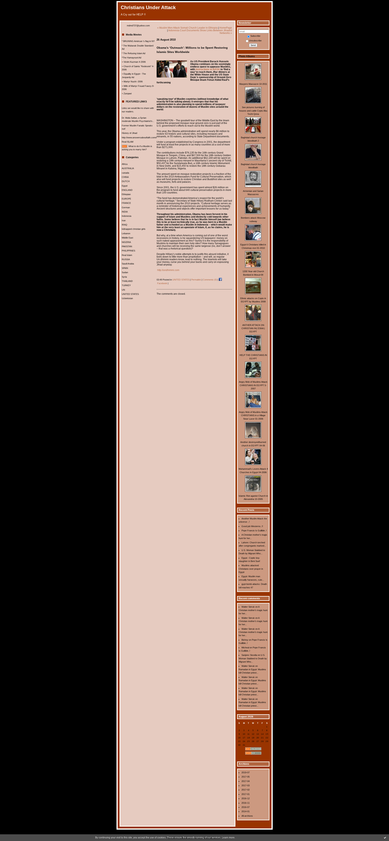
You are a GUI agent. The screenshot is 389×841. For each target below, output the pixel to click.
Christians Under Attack (148, 7)
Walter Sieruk (248, 607)
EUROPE (126, 199)
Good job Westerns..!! (252, 526)
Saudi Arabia (128, 263)
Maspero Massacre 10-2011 (253, 84)
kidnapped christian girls (133, 229)
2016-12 (246, 798)
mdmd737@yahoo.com (138, 25)
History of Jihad (129, 133)
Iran (124, 220)
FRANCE (126, 203)
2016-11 (246, 803)
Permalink (196, 279)
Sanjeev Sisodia (249, 655)
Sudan (125, 272)
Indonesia (126, 216)
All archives (247, 816)
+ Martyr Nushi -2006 (132, 81)
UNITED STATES (130, 294)
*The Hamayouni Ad (131, 57)
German (126, 207)
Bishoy (245, 640)
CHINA (125, 177)
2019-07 (246, 772)
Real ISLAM (127, 142)
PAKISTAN (127, 246)
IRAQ (124, 224)
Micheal (245, 647)
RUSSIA (126, 259)
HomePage (225, 27)
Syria (124, 277)
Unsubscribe (255, 40)
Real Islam (127, 255)
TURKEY (126, 285)
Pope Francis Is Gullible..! (254, 530)
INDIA (125, 212)
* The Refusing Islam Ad (133, 53)
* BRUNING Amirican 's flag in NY (138, 41)
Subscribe (255, 36)
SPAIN (125, 268)
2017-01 (246, 794)
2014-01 (246, 811)
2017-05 (246, 776)
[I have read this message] (385, 837)
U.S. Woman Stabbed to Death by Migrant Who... (253, 658)
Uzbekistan (127, 298)
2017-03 (246, 785)
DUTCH (126, 181)
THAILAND (127, 281)
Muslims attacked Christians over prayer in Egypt (251, 568)
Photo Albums (247, 56)
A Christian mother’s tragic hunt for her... (253, 610)
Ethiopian (126, 194)
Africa (124, 164)
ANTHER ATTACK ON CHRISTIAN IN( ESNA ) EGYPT (253, 328)
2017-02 (246, 789)
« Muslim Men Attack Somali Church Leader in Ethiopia (187, 27)
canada (125, 173)
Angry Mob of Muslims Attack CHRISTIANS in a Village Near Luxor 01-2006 (253, 415)
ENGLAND (127, 190)
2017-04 (246, 781)
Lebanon (126, 233)
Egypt (124, 186)
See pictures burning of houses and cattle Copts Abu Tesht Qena (253, 110)
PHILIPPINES (128, 250)
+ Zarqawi (126, 93)
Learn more (228, 837)
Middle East (127, 237)
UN (123, 290)
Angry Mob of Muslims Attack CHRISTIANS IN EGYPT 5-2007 (253, 385)
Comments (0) (210, 279)
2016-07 (246, 807)
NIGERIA (126, 242)
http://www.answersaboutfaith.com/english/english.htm (148, 137)
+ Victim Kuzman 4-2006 (134, 62)
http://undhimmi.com (168, 270)
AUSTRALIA (128, 168)
